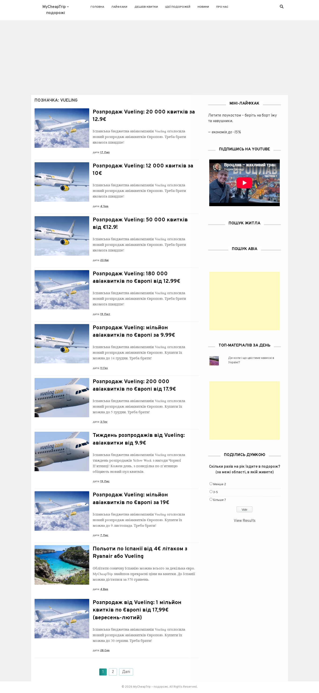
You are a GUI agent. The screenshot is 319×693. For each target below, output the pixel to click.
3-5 (215, 492)
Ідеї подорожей (177, 7)
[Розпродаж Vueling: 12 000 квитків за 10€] (62, 200)
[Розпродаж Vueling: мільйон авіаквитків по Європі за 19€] (62, 529)
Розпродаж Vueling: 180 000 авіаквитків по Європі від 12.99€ (136, 278)
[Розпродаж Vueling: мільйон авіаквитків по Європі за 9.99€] (62, 362)
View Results (244, 521)
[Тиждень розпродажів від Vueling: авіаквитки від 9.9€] (62, 470)
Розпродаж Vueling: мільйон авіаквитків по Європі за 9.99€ (134, 332)
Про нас (222, 7)
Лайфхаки (119, 7)
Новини (203, 7)
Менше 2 (219, 484)
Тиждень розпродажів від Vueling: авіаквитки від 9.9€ (139, 439)
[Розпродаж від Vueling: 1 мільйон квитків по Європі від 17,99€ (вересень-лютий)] (62, 637)
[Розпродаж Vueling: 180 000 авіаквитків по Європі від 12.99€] (62, 308)
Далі (126, 672)
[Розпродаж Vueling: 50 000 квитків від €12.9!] (62, 254)
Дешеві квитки (146, 7)
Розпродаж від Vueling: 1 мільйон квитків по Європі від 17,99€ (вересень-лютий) (137, 610)
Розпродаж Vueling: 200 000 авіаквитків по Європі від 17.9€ (134, 385)
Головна (97, 7)
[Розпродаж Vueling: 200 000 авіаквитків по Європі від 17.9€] (62, 416)
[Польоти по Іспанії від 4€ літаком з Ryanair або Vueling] (62, 583)
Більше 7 (219, 500)
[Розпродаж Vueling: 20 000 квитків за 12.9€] (62, 147)
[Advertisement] (159, 55)
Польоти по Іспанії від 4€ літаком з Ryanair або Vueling (140, 553)
